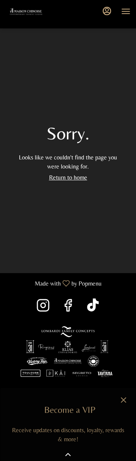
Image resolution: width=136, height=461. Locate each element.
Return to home (68, 177)
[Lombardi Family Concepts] (68, 351)
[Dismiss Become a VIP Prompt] (123, 400)
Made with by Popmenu (54, 283)
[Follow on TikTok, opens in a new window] (93, 307)
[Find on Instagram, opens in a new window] (43, 307)
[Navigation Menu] (125, 11)
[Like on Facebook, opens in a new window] (68, 307)
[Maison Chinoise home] (40, 11)
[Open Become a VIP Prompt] (68, 454)
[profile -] (106, 11)
